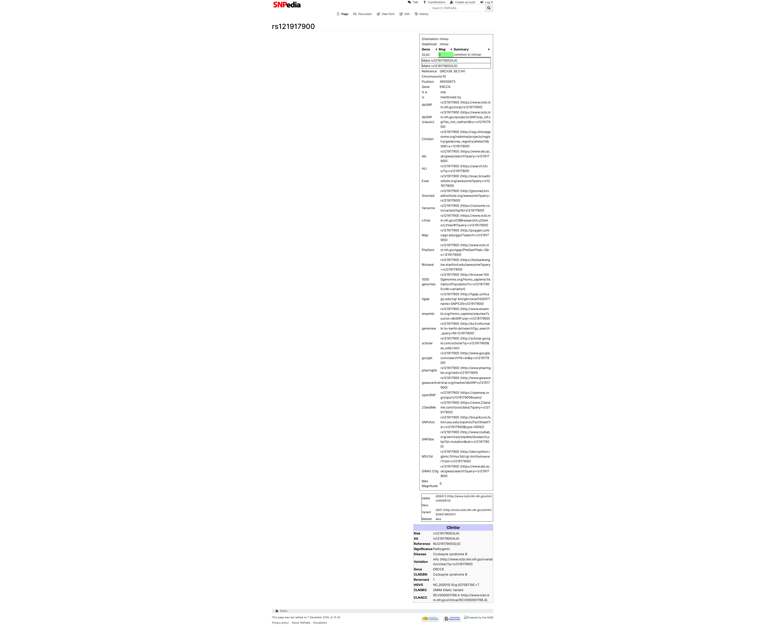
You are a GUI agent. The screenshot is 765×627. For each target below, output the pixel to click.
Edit (407, 14)
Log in (489, 2)
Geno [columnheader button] (426, 49)
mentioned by (450, 97)
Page (344, 14)
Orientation (430, 39)
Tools (283, 610)
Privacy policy (280, 622)
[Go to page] (489, 8)
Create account (465, 2)
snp (443, 92)
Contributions (436, 2)
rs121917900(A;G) (444, 66)
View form (388, 14)
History (424, 14)
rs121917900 (449, 151)
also (438, 519)
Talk (415, 2)
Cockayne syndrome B (450, 554)
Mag (442, 49)
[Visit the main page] (287, 4)
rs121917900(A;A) (444, 60)
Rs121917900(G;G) (447, 544)
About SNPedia (301, 622)
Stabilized (429, 44)
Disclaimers (320, 622)
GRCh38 (446, 71)
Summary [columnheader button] (461, 49)
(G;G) (426, 55)
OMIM (426, 498)
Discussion (365, 14)
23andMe (429, 407)
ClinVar (453, 527)
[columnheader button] (445, 49)
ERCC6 (445, 87)
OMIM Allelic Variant (448, 590)
